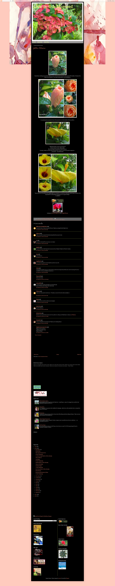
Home (34, 42)
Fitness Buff (38, 276)
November (38, 475)
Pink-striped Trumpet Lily (41, 452)
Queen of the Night (39, 464)
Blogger (67, 578)
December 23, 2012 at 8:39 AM (42, 309)
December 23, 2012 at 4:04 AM (42, 302)
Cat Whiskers (73, 314)
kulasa (37, 268)
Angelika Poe (38, 261)
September (38, 479)
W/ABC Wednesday (39, 460)
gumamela (46, 219)
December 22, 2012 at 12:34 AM (42, 279)
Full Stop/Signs (43, 424)
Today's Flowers (51, 219)
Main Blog (46, 42)
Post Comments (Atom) (43, 356)
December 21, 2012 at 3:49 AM (42, 236)
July (37, 482)
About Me (39, 42)
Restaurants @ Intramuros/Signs (42, 472)
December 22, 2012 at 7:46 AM (42, 287)
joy (36, 240)
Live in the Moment (53, 6)
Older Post (79, 354)
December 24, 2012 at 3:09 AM (42, 323)
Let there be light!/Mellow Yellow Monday (44, 455)
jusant (60, 578)
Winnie (37, 299)
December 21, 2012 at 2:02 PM (42, 250)
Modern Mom (39, 313)
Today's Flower (65, 213)
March (37, 489)
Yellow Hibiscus (39, 48)
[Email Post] (55, 218)
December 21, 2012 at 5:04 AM (42, 243)
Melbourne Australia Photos (41, 226)
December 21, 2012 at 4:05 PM (42, 264)
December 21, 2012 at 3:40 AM (42, 229)
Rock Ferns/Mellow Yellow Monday (42, 469)
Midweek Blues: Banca (44, 400)
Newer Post (36, 354)
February (38, 490)
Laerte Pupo (38, 306)
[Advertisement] (57, 344)
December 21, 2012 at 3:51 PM (42, 257)
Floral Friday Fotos (40, 219)
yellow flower (56, 219)
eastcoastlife (38, 283)
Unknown (38, 233)
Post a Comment (38, 335)
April (37, 487)
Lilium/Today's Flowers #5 (45, 418)
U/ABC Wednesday (39, 473)
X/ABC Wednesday (39, 454)
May (37, 485)
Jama (37, 254)
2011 (36, 494)
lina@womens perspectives (41, 327)
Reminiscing (42, 412)
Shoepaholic (42, 406)
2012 (36, 448)
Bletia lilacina (38, 470)
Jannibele (38, 247)
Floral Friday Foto (56, 213)
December (38, 449)
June (37, 484)
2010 (36, 495)
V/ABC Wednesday (39, 467)
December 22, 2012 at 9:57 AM (42, 295)
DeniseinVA (38, 320)
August (37, 480)
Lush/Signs (38, 459)
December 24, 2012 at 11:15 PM (42, 332)
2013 (36, 446)
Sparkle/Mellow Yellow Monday (42, 462)
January (37, 492)
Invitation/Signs (39, 465)
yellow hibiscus (62, 219)
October (37, 477)
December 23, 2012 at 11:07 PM (42, 316)
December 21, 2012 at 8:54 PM (42, 272)
